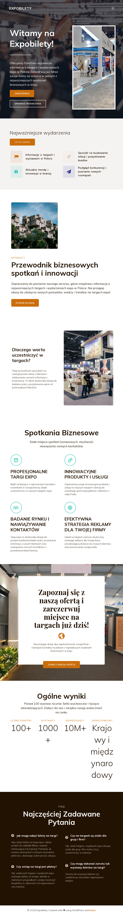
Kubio (92, 910)
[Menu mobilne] (113, 8)
